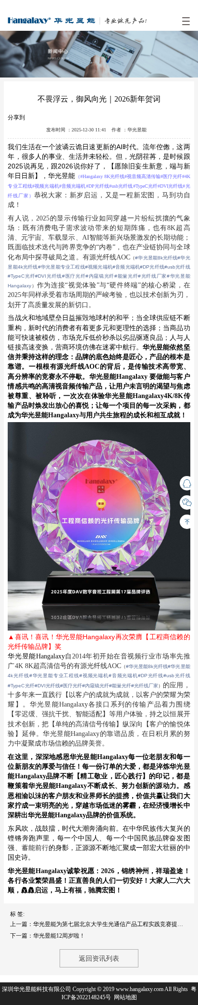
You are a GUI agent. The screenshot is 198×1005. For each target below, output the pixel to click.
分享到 (16, 117)
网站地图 (125, 997)
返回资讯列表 (99, 958)
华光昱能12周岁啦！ (59, 935)
